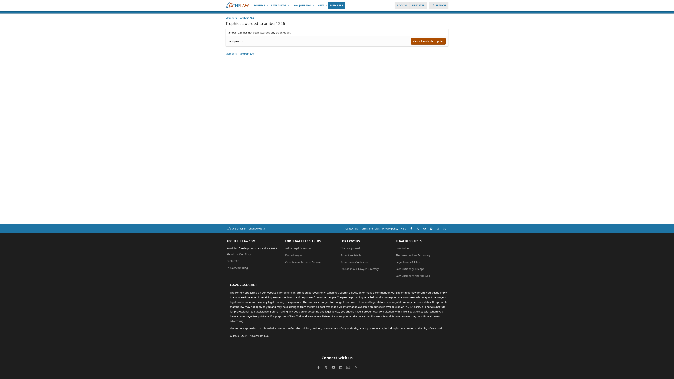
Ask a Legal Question (298, 248)
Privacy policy (390, 228)
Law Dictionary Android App (413, 275)
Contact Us (232, 261)
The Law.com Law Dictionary (413, 255)
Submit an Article (351, 255)
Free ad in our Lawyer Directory (360, 269)
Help (403, 228)
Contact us (351, 228)
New (321, 5)
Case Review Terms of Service (303, 262)
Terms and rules (370, 228)
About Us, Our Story (238, 254)
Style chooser (238, 228)
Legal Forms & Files (407, 262)
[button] (267, 5)
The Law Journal (350, 248)
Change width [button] (257, 228)
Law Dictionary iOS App (410, 269)
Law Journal (302, 5)
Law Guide (278, 5)
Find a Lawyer (293, 255)
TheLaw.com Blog (237, 268)
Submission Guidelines (354, 262)
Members (336, 5)
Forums (259, 5)
